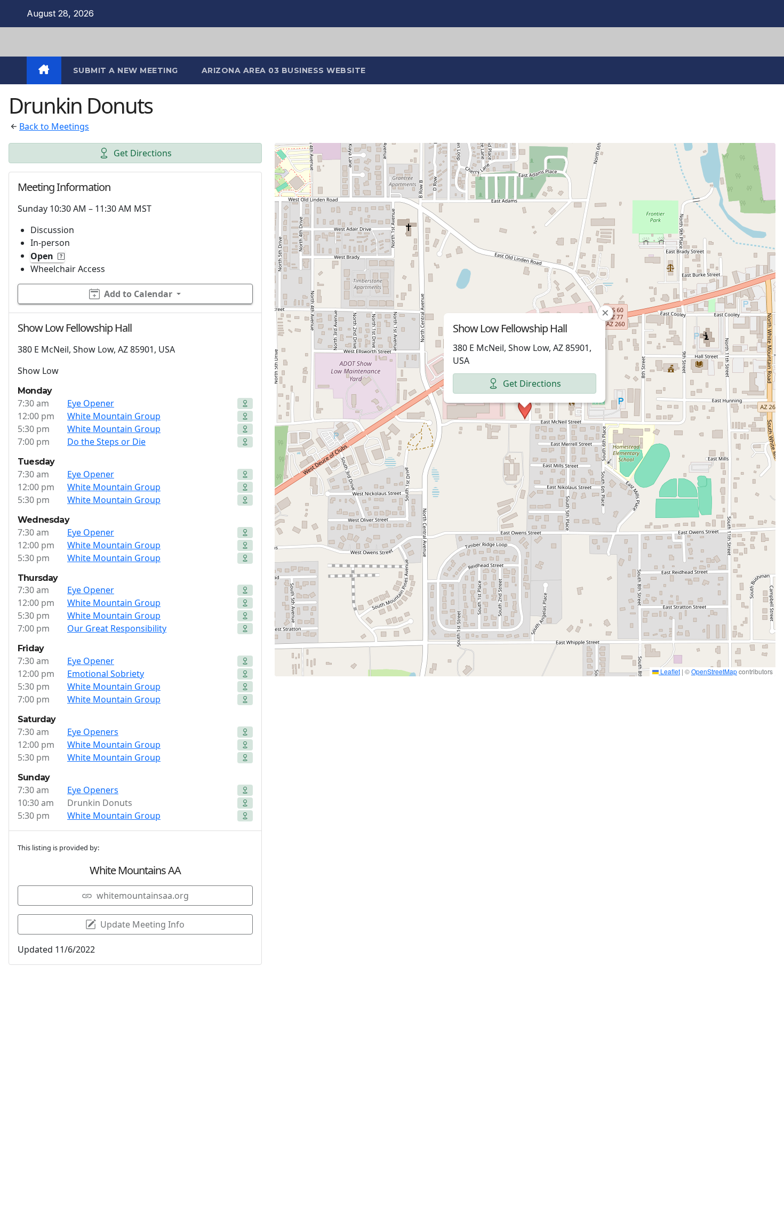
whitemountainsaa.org (143, 895)
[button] (525, 410)
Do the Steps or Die (106, 442)
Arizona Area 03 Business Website (284, 70)
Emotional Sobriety (105, 674)
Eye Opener (90, 403)
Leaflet (669, 671)
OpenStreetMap (714, 671)
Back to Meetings (54, 126)
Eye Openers (92, 732)
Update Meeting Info (142, 924)
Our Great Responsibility (116, 628)
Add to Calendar (138, 294)
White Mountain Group (114, 416)
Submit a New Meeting (125, 70)
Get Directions (143, 153)
